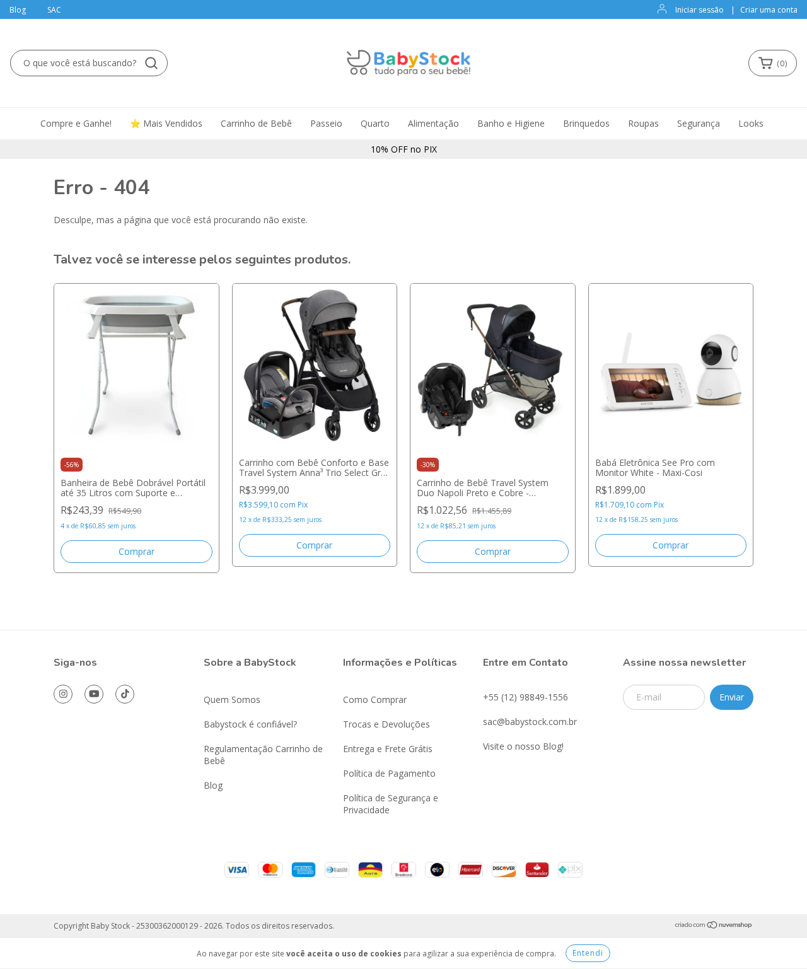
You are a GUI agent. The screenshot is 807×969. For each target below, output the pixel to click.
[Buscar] (151, 63)
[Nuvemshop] (714, 925)
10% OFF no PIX (404, 149)
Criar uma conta (769, 9)
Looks (750, 123)
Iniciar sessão (699, 9)
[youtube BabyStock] (93, 694)
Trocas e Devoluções (386, 724)
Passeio (326, 123)
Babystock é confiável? (250, 724)
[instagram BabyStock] (63, 694)
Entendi (587, 953)
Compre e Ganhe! (76, 123)
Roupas (643, 123)
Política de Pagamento (389, 773)
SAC (54, 9)
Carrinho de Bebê (256, 123)
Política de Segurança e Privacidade (390, 804)
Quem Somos (232, 699)
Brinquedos (586, 123)
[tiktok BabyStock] (124, 694)
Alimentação (433, 123)
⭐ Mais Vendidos (166, 123)
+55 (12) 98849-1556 (525, 697)
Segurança (698, 123)
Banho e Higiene (511, 123)
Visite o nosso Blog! (523, 746)
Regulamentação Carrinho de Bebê (263, 755)
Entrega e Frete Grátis (388, 749)
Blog (17, 9)
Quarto (375, 123)
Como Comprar (375, 699)
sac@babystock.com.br (530, 722)
